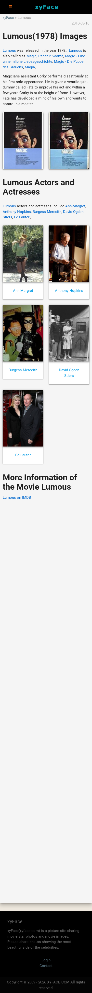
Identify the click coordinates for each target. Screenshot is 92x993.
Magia (30, 67)
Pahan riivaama (50, 56)
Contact (46, 966)
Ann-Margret (75, 206)
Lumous (9, 50)
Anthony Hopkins (17, 212)
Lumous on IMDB (17, 497)
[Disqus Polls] (46, 566)
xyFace (8, 17)
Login (46, 960)
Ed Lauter (21, 217)
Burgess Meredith (47, 212)
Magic (31, 56)
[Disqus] (46, 694)
